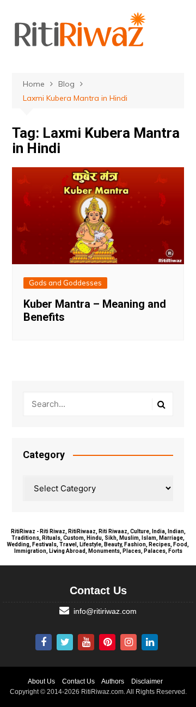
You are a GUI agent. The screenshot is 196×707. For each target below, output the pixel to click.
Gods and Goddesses (65, 282)
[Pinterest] (107, 642)
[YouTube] (86, 642)
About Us (41, 681)
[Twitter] (65, 642)
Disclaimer (147, 681)
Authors (112, 681)
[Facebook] (43, 642)
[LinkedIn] (150, 642)
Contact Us (78, 681)
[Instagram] (128, 642)
